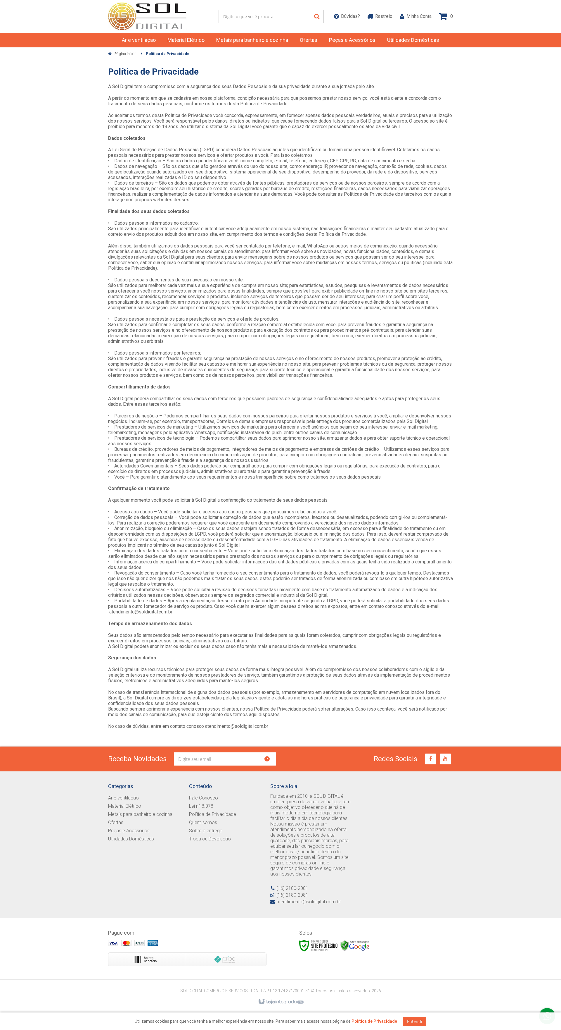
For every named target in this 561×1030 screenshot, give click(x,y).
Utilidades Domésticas (131, 839)
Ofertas (115, 822)
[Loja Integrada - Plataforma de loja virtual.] (281, 1001)
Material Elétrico (124, 806)
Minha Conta (419, 16)
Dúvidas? (350, 16)
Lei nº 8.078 (201, 806)
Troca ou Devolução (210, 839)
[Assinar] (269, 759)
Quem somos (203, 822)
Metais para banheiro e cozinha (140, 814)
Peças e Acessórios (129, 830)
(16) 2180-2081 (292, 888)
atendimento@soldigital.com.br (308, 902)
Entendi (414, 1021)
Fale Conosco (203, 798)
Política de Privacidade (212, 814)
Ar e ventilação (123, 798)
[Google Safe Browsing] (355, 945)
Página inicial (125, 53)
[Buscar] (317, 16)
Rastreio (383, 16)
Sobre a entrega (205, 830)
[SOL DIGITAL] (148, 16)
